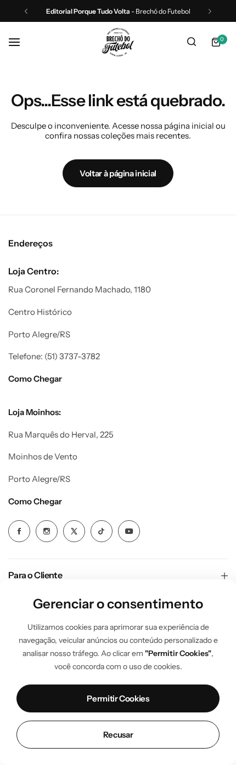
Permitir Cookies (118, 698)
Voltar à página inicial (118, 173)
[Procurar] (191, 42)
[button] (26, 11)
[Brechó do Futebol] (118, 42)
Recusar (118, 734)
